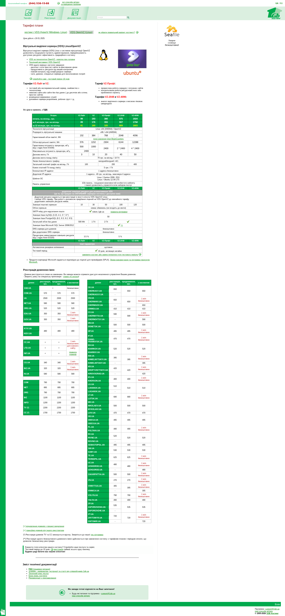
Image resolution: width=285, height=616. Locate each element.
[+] (43, 526)
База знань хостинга (38, 576)
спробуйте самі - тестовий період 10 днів (51, 79)
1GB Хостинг (272, 613)
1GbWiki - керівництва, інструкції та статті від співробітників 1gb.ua (59, 571)
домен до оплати (71, 276)
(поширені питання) (39, 569)
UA (277, 3)
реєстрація (58, 549)
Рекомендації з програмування (42, 578)
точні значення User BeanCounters (108, 139)
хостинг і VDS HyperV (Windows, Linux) (45, 32)
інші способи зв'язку (81, 596)
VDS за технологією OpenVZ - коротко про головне (52, 59)
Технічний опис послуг (39, 573)
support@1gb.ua (108, 593)
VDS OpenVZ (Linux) (81, 32)
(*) (122, 225)
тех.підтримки (97, 535)
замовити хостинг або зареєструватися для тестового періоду (110, 255)
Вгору (277, 604)
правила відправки (119, 212)
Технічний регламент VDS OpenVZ (44, 62)
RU (281, 3)
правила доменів (73, 353)
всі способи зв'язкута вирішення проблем (71, 3)
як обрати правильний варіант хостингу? (116, 32)
